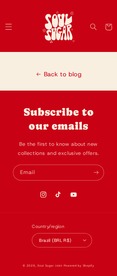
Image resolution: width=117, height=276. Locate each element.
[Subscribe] (96, 173)
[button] (8, 26)
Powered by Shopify (79, 266)
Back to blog (63, 74)
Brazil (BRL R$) (55, 240)
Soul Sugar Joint (49, 266)
